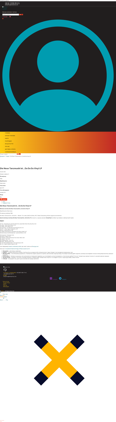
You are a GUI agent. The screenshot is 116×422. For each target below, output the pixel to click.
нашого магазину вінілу (15, 246)
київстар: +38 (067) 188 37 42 (12, 2)
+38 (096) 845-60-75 (8, 274)
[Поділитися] (2, 420)
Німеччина (22, 248)
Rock (14, 248)
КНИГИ (7, 138)
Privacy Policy (6, 282)
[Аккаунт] (58, 131)
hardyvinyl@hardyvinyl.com (11, 4)
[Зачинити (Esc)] (3, 420)
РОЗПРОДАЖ (8, 141)
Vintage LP (17, 248)
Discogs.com (35, 246)
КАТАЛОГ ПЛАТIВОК (10, 135)
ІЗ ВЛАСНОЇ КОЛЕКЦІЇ (10, 152)
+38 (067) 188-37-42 (21, 272)
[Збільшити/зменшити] (0, 420)
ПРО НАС (7, 146)
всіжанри (2, 296)
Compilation (8, 248)
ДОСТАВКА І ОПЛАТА (10, 149)
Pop (12, 248)
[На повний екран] (1, 420)
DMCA (4, 284)
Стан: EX (27, 248)
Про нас (5, 285)
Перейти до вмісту (4, 0)
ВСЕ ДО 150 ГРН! (9, 143)
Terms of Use (6, 281)
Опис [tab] (4, 201)
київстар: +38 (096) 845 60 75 (12, 3)
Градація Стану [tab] (6, 203)
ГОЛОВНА (7, 133)
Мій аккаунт (6, 286)
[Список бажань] (2, 19)
